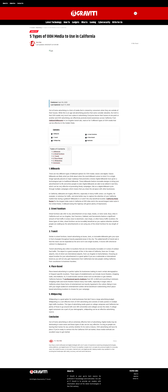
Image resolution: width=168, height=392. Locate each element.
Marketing (34, 31)
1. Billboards (56, 134)
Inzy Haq (38, 42)
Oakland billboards (56, 120)
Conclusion (89, 141)
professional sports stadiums (76, 279)
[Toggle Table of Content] (68, 149)
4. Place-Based (91, 138)
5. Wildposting (56, 141)
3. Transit (55, 138)
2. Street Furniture (92, 134)
